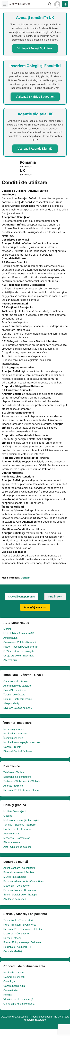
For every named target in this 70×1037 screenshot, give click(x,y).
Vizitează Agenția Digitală (35, 148)
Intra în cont (55, 596)
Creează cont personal (21, 596)
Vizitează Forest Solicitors (35, 48)
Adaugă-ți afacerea (35, 607)
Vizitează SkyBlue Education (35, 96)
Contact (25, 577)
